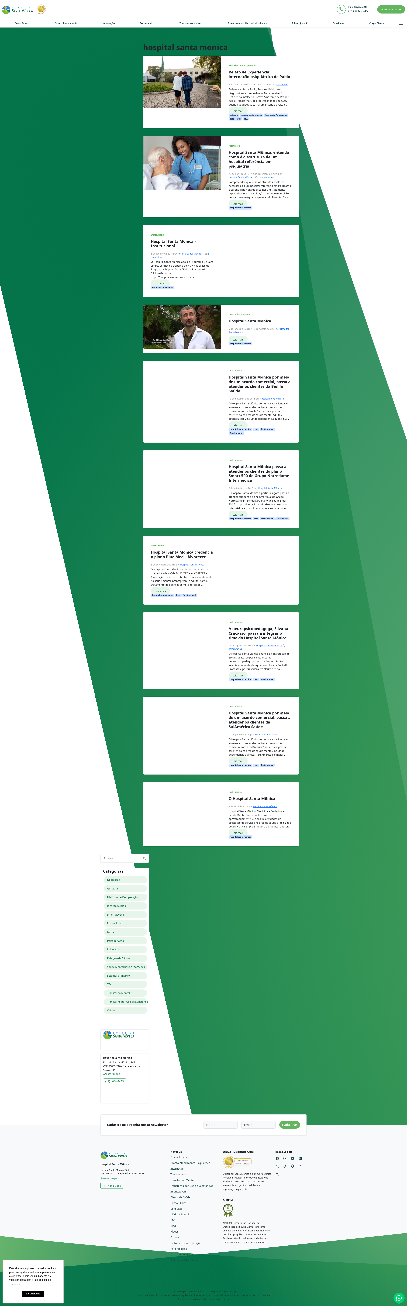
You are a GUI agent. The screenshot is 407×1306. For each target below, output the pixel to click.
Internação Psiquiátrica (276, 115)
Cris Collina (282, 84)
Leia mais (238, 111)
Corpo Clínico (376, 23)
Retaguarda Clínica (118, 958)
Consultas (176, 1208)
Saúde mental (236, 433)
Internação (109, 23)
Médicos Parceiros (181, 1214)
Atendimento (389, 9)
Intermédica (282, 518)
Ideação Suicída (116, 906)
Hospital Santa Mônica (240, 177)
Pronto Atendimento (66, 23)
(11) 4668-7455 (114, 1081)
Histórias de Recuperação (242, 65)
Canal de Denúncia (181, 1254)
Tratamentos (147, 23)
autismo (234, 115)
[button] (401, 23)
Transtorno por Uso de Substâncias (247, 23)
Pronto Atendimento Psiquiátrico (190, 1163)
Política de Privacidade (183, 1260)
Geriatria (112, 888)
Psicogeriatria (115, 941)
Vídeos (246, 314)
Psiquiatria (234, 146)
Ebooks (174, 1237)
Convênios (338, 23)
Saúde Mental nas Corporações (126, 967)
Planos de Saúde (180, 1197)
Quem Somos (21, 23)
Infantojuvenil (299, 23)
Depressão (113, 880)
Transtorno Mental (118, 993)
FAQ (172, 1220)
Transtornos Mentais (190, 23)
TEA (246, 118)
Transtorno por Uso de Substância (127, 1001)
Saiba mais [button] (16, 1284)
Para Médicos (178, 1249)
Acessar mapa (111, 1074)
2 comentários (266, 177)
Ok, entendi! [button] (33, 1293)
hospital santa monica (251, 115)
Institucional (158, 235)
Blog (173, 1226)
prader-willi (235, 118)
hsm (256, 429)
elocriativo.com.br (219, 1299)
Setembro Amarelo (118, 975)
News (110, 932)
